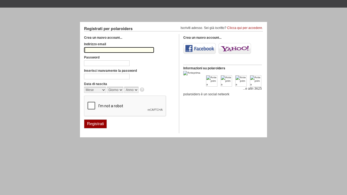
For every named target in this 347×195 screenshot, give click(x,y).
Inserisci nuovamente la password (110, 71)
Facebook (199, 48)
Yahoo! (235, 48)
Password (91, 57)
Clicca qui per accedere (244, 28)
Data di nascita (95, 84)
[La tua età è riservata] (142, 90)
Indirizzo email (95, 44)
